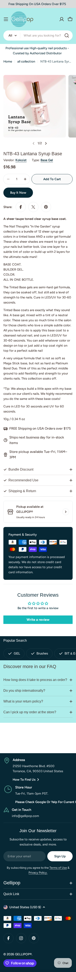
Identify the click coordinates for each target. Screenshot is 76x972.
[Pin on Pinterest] (46, 207)
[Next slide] (45, 143)
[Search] (66, 35)
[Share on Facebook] (21, 207)
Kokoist (21, 160)
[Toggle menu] (5, 19)
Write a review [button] (38, 620)
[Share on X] (33, 207)
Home (7, 61)
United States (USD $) (25, 907)
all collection (26, 61)
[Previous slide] (33, 143)
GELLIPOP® (23, 954)
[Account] (61, 19)
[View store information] (65, 511)
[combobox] (38, 35)
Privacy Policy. (38, 872)
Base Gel (47, 160)
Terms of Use (58, 868)
